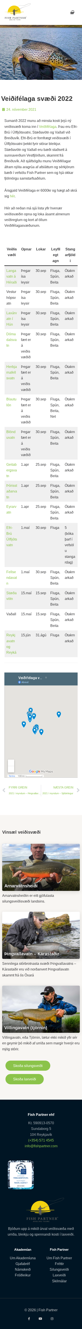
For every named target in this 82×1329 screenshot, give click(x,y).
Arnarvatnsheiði (21, 885)
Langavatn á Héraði (11, 276)
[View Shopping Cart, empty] (72, 12)
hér (12, 196)
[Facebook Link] (29, 1318)
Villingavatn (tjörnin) (25, 1027)
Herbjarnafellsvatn (11, 372)
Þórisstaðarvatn (11, 491)
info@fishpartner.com (41, 1146)
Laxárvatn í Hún (11, 318)
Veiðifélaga (47, 126)
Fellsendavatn (11, 577)
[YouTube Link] (41, 1318)
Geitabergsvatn (11, 470)
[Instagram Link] (52, 1318)
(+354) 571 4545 (41, 1140)
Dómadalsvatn (11, 340)
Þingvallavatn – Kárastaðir (31, 953)
